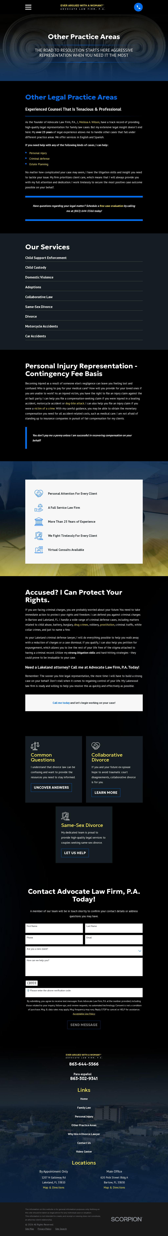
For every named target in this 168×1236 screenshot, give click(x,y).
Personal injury (38, 153)
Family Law (84, 1107)
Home (84, 1099)
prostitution (107, 624)
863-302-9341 (84, 1078)
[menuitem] (29, 1229)
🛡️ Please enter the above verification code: (49, 990)
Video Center (84, 1151)
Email (89, 937)
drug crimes (81, 624)
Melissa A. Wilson (89, 122)
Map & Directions (53, 1187)
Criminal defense (39, 158)
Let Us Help (75, 853)
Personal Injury (84, 1116)
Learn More (105, 793)
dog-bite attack (74, 403)
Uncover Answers (51, 787)
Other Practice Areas (83, 1125)
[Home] (83, 7)
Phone (30, 937)
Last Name (91, 926)
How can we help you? (38, 960)
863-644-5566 (84, 1064)
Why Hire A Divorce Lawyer (84, 1134)
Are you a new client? (37, 949)
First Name (32, 926)
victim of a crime (44, 408)
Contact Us (84, 1143)
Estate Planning (38, 164)
